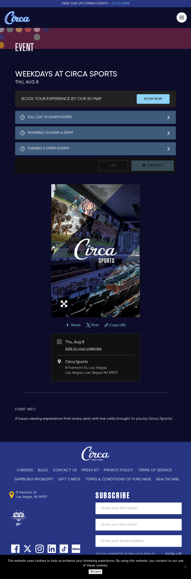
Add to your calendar (83, 349)
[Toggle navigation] (182, 17)
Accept (95, 571)
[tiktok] (64, 548)
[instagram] (39, 548)
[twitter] (27, 548)
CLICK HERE (121, 3)
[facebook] (15, 548)
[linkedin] (52, 548)
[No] (185, 567)
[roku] (76, 548)
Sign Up (173, 554)
